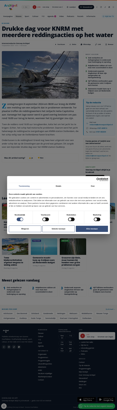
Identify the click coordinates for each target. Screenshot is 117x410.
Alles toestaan (92, 229)
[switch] (45, 219)
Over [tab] (93, 186)
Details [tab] (58, 186)
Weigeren (25, 229)
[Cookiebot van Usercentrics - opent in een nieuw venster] (98, 179)
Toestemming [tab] (24, 186)
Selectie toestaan (58, 229)
